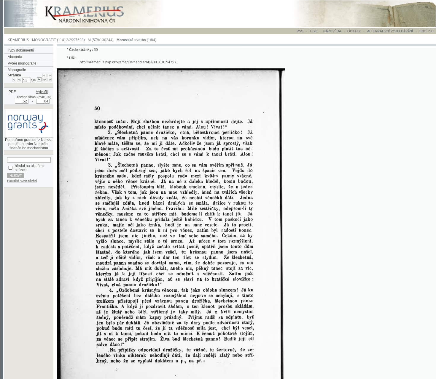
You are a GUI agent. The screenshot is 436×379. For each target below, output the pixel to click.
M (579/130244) (101, 40)
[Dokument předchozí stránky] (44, 75)
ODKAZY (354, 31)
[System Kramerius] (91, 26)
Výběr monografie (22, 63)
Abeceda (15, 57)
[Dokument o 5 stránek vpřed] (44, 80)
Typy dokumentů (21, 50)
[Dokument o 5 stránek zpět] (19, 80)
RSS (300, 31)
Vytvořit (42, 92)
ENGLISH (426, 31)
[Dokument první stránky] (14, 80)
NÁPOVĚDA (332, 31)
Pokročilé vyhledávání (22, 180)
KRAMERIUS (18, 40)
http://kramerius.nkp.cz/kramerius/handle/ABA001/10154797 (128, 62)
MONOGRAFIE (44, 40)
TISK (314, 31)
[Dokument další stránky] (49, 75)
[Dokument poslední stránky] (49, 80)
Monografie (17, 70)
